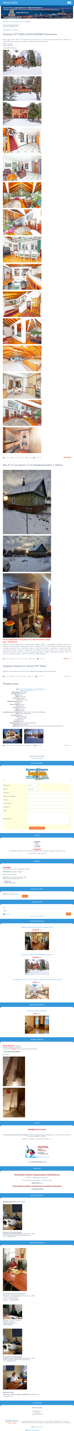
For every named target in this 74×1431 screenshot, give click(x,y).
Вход (41, 758)
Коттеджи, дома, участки (16, 21)
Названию (16, 30)
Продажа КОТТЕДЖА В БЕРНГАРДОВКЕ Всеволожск (30, 34)
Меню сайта (10, 2)
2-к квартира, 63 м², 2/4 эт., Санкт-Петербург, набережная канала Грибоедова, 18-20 (37, 979)
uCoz (9, 1423)
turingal (32, 676)
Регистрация (35, 758)
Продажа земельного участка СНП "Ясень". (25, 666)
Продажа (7, 457)
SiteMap (13, 1423)
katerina (31, 745)
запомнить (7, 914)
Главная (5, 21)
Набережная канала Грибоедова (37, 1011)
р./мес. (37, 982)
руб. (37, 930)
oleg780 (30, 457)
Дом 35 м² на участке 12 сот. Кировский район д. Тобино (33, 464)
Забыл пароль (33, 916)
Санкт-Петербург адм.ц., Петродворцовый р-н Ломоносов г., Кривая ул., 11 (32, 689)
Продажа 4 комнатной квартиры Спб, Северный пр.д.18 (37, 927)
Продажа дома (10, 683)
